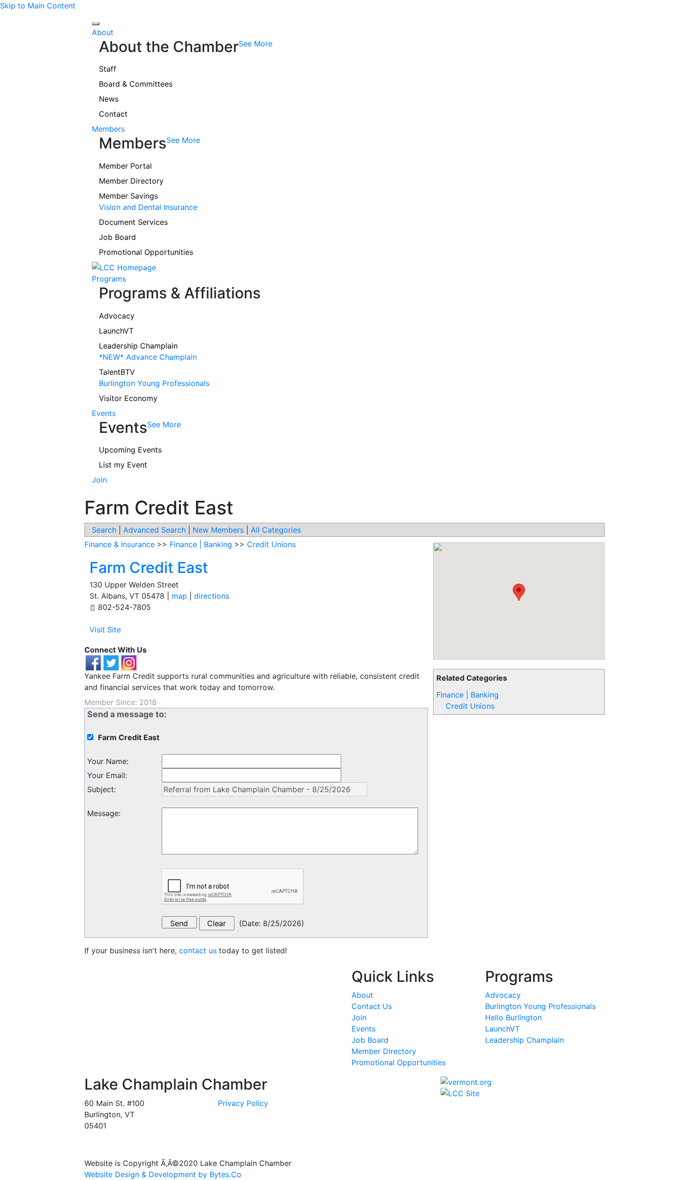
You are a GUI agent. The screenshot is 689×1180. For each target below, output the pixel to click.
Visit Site (105, 629)
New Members (218, 529)
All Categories (276, 529)
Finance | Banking (467, 694)
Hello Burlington (513, 1017)
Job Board (117, 237)
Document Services (133, 222)
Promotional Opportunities (146, 252)
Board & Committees (135, 84)
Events (104, 413)
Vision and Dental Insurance (148, 207)
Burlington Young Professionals (154, 383)
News (109, 99)
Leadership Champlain (138, 345)
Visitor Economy (128, 398)
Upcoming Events (130, 449)
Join (99, 479)
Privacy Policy (243, 1103)
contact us (198, 950)
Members (108, 129)
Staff (107, 69)
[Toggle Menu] (95, 23)
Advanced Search (154, 529)
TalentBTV (117, 372)
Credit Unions (470, 706)
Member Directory (131, 181)
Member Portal (125, 166)
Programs (109, 278)
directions (211, 596)
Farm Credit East (149, 567)
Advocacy (117, 315)
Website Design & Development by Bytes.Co (162, 1174)
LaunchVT (116, 330)
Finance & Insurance (119, 544)
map (179, 596)
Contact (113, 114)
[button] (519, 592)
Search (104, 529)
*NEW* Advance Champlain (148, 357)
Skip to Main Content (37, 5)
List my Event (123, 464)
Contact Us (372, 1006)
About (102, 32)
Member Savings (128, 195)
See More (255, 43)
